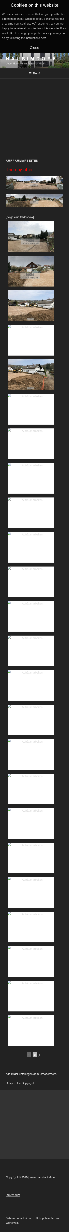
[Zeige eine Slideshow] (20, 217)
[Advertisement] (34, 115)
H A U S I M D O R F (31, 58)
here (43, 38)
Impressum (13, 1195)
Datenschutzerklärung (19, 1218)
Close (34, 48)
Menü (36, 73)
